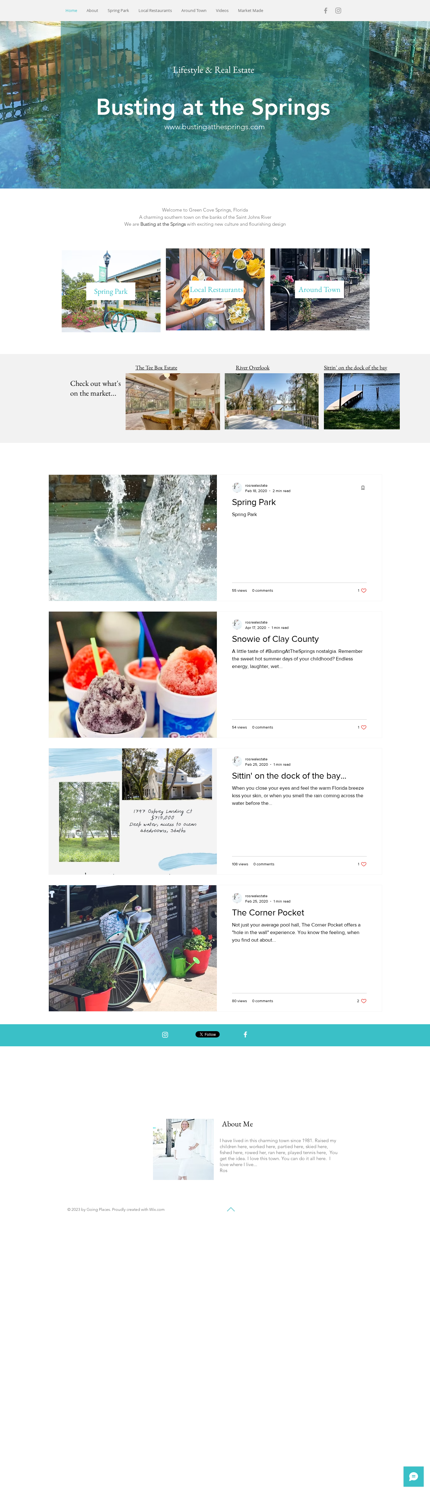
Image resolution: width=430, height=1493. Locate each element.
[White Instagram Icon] (165, 1035)
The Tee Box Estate (156, 367)
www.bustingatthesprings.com (214, 126)
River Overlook (252, 367)
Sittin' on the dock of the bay (355, 367)
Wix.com (157, 1209)
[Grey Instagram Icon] (338, 11)
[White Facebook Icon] (245, 1034)
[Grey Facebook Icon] (326, 11)
